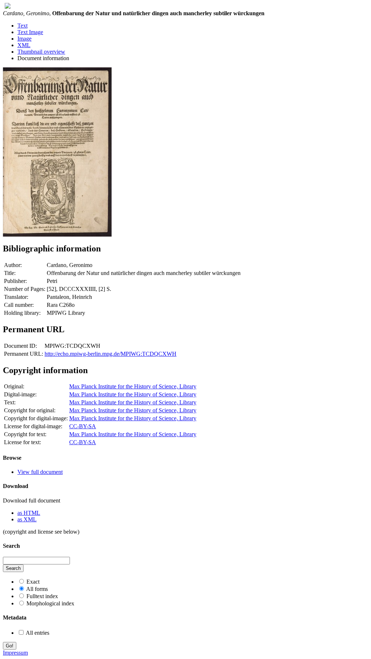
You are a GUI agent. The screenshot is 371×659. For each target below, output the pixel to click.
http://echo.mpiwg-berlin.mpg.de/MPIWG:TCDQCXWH (110, 354)
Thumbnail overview (41, 52)
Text (22, 25)
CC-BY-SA (82, 426)
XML (23, 45)
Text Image (30, 32)
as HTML (28, 513)
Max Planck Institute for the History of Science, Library (132, 386)
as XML (27, 519)
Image (24, 39)
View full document (40, 472)
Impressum (15, 653)
